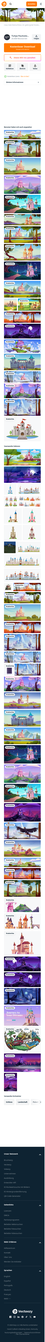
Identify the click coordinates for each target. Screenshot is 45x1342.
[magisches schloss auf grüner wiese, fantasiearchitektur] (22, 251)
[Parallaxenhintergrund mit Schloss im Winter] (22, 749)
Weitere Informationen (14, 82)
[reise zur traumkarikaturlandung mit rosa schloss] (22, 1095)
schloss (9, 1181)
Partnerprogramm (11, 1302)
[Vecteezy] (4, 3)
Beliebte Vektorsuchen (13, 1307)
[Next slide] (35, 1182)
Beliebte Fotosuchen (12, 1311)
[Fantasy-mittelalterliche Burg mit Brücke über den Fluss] (22, 780)
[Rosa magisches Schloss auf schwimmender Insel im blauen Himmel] (22, 358)
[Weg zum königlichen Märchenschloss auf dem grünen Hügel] (22, 165)
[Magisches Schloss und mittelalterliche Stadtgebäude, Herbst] (22, 953)
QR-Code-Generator (12, 1278)
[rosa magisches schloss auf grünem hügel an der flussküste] (22, 234)
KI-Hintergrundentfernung (15, 1274)
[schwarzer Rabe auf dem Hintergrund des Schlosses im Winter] (22, 910)
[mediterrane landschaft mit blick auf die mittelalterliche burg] (22, 134)
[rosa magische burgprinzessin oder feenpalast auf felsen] (22, 184)
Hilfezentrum (9, 1330)
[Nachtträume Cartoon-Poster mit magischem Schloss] (10, 1161)
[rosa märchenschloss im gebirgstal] (22, 677)
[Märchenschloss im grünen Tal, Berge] (22, 219)
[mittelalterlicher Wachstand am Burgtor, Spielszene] (22, 374)
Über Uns (8, 1339)
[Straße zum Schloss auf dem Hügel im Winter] (22, 420)
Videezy (7, 1248)
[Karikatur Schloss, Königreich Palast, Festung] (13, 586)
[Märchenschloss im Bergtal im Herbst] (18, 666)
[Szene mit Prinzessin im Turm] (15, 317)
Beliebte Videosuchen (13, 1316)
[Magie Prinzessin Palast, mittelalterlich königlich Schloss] (22, 1023)
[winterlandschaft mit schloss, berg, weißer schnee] (22, 389)
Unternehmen (10, 1253)
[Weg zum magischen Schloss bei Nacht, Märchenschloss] (22, 1076)
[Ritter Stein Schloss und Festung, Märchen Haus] (22, 631)
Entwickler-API (10, 1262)
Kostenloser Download (22, 47)
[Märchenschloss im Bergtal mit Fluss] (22, 288)
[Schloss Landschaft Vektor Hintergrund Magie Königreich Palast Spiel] (22, 1119)
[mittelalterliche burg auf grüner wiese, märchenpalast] (22, 928)
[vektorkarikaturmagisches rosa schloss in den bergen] (22, 403)
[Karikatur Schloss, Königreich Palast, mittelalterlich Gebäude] (10, 501)
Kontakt (7, 1335)
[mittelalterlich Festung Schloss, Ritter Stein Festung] (16, 617)
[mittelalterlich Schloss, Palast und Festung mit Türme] (15, 538)
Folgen (36, 38)
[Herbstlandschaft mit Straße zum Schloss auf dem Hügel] (22, 329)
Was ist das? (25, 76)
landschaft (22, 1181)
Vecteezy (7, 1244)
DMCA (6, 1298)
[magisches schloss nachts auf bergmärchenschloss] (22, 343)
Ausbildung (9, 1257)
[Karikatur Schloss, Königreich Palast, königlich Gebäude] (13, 603)
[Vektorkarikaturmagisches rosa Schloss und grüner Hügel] (22, 984)
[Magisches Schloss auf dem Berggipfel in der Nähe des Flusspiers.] (22, 1142)
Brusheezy (8, 1239)
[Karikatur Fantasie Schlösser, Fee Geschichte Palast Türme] (11, 526)
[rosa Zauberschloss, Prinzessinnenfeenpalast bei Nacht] (22, 270)
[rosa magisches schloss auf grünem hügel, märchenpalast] (22, 148)
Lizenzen (7, 1293)
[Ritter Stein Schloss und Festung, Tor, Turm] (22, 645)
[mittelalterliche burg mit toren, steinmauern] (22, 797)
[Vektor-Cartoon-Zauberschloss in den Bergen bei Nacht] (22, 892)
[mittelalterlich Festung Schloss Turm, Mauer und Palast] (15, 513)
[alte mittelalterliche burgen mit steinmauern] (22, 1001)
